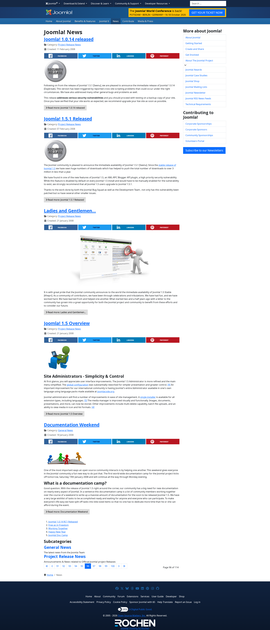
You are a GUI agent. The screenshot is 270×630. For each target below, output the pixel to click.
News (116, 21)
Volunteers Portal (194, 141)
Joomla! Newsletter (195, 92)
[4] (93, 407)
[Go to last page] (124, 566)
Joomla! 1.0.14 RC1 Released (63, 521)
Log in (197, 602)
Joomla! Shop (192, 81)
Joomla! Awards (193, 69)
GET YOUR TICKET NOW (207, 12)
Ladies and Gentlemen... (70, 211)
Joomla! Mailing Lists (196, 86)
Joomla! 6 (104, 21)
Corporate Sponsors (196, 129)
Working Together (58, 528)
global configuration (77, 384)
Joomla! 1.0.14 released (69, 39)
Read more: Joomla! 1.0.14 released (66, 107)
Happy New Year (57, 531)
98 (100, 566)
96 (88, 566)
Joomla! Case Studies (196, 75)
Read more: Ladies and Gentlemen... (66, 312)
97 (94, 566)
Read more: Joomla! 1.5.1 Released (65, 199)
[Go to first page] (47, 566)
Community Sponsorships (199, 135)
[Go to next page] (118, 566)
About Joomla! (63, 21)
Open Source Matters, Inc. (132, 615)
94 (76, 566)
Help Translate (165, 602)
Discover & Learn (100, 3)
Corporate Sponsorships (198, 123)
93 (69, 566)
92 (63, 566)
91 (57, 566)
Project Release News (69, 44)
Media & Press (145, 21)
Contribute (128, 21)
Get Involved (192, 54)
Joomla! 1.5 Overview (67, 323)
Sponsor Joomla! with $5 (142, 602)
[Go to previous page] (52, 566)
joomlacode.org (105, 391)
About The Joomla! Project (199, 60)
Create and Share (194, 49)
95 (82, 566)
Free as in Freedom (58, 525)
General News (65, 430)
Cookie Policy (120, 602)
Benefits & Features (85, 21)
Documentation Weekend (71, 425)
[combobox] (208, 3)
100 (113, 566)
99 (106, 566)
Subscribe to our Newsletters (204, 150)
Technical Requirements (198, 104)
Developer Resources (156, 3)
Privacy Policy (103, 602)
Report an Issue (183, 602)
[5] (85, 400)
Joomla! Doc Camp (58, 535)
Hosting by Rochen (135, 628)
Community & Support (127, 3)
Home (49, 21)
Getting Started (193, 43)
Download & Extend (74, 3)
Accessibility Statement (82, 602)
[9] (169, 384)
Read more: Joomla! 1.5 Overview (65, 413)
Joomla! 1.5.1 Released (68, 119)
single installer (148, 397)
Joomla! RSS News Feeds (198, 98)
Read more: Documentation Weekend (67, 511)
